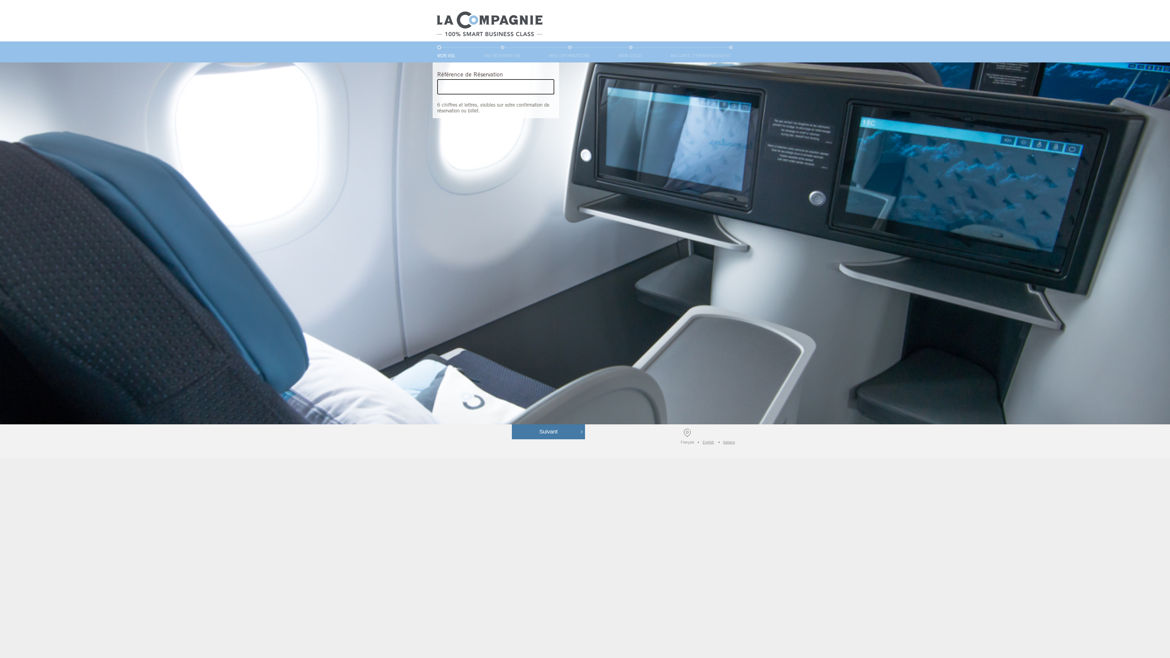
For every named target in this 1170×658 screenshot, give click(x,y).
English (708, 442)
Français (688, 443)
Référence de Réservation (470, 74)
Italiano (729, 442)
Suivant (548, 432)
